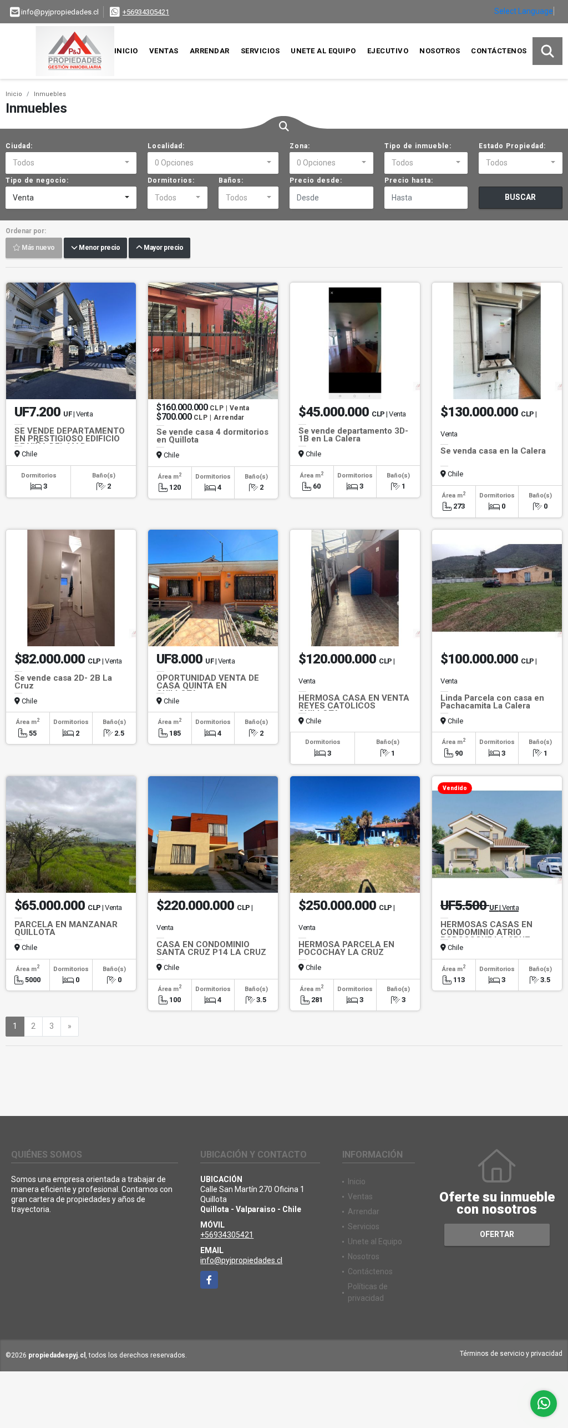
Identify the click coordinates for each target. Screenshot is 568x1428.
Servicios (260, 51)
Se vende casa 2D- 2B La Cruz (63, 682)
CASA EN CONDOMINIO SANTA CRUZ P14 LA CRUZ (211, 948)
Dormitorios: (171, 180)
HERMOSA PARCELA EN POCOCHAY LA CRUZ (346, 948)
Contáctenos (499, 51)
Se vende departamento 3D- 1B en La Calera (353, 435)
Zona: (300, 146)
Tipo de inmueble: (418, 146)
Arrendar (210, 51)
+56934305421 (146, 12)
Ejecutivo (388, 51)
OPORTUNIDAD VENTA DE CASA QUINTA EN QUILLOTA (207, 685)
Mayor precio (162, 248)
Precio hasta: (408, 180)
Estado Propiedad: (512, 146)
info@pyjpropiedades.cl (241, 1260)
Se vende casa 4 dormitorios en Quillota (212, 436)
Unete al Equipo (323, 51)
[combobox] (71, 163)
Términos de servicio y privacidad (511, 1353)
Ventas (164, 51)
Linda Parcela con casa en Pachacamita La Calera (492, 702)
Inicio (126, 51)
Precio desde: (316, 180)
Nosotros (439, 51)
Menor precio (98, 248)
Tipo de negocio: (37, 180)
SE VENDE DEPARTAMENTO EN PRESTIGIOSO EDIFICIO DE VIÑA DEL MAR (69, 438)
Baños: (231, 180)
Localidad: (166, 146)
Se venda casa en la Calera (493, 451)
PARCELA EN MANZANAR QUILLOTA (66, 928)
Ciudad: (19, 146)
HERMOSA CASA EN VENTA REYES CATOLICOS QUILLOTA (353, 705)
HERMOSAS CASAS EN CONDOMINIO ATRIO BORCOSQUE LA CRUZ (486, 932)
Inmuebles (50, 94)
